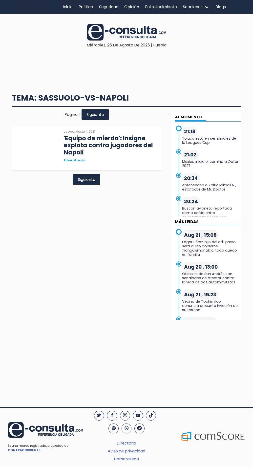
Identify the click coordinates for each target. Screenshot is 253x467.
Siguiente (95, 114)
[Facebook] (112, 416)
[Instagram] (125, 416)
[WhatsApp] (126, 428)
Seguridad (108, 7)
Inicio (68, 7)
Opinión (131, 7)
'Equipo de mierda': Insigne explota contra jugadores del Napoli (108, 145)
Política (86, 7)
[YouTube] (138, 416)
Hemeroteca (126, 459)
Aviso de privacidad (126, 451)
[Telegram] (139, 428)
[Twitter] (99, 416)
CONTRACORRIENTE (24, 450)
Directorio (126, 443)
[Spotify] (113, 428)
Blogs (220, 7)
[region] (128, 63)
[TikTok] (151, 416)
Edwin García (74, 160)
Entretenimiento (161, 7)
